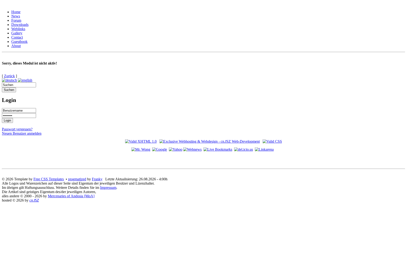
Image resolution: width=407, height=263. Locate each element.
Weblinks (18, 29)
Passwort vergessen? (17, 129)
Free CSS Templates (48, 179)
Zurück (9, 76)
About (16, 46)
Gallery (16, 33)
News (15, 16)
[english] (25, 80)
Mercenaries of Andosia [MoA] (71, 196)
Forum (16, 20)
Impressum (108, 188)
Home (15, 12)
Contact (17, 37)
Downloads (19, 25)
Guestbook (19, 42)
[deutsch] (9, 80)
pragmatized (77, 179)
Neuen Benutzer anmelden (21, 133)
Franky (97, 179)
